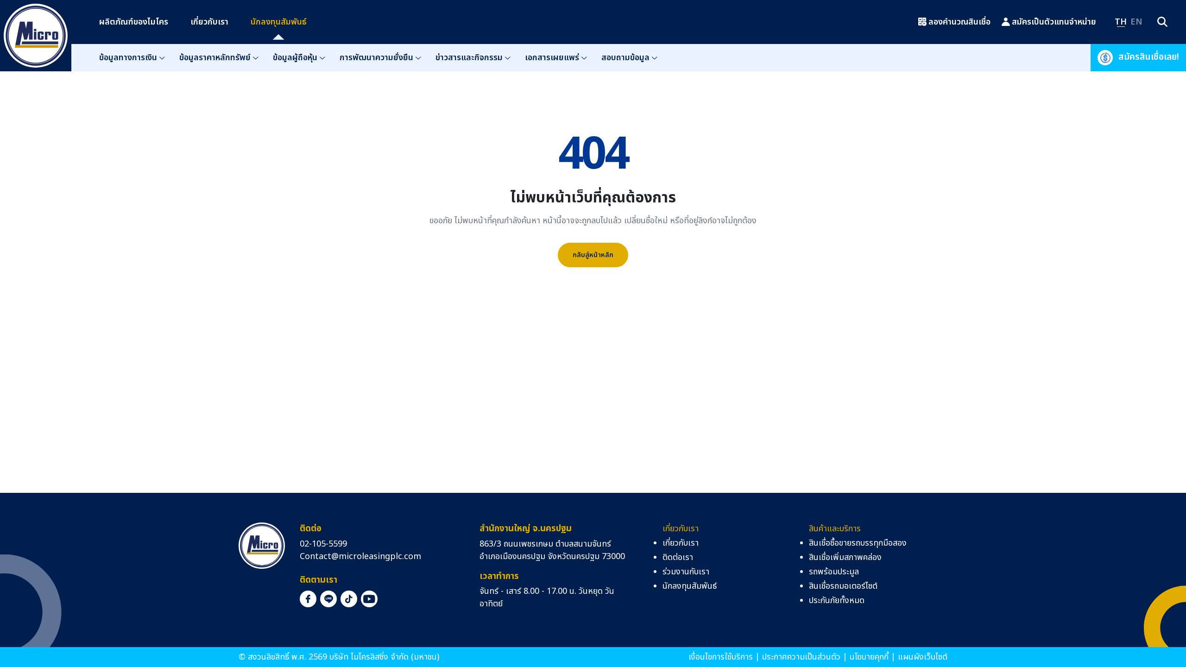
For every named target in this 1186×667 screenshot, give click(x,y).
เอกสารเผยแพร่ (552, 57)
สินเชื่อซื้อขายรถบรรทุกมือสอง (858, 543)
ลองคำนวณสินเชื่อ (959, 22)
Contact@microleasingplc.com (360, 556)
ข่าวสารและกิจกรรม (469, 57)
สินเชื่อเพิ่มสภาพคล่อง (845, 557)
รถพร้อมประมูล (834, 572)
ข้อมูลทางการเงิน (128, 57)
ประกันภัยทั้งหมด (836, 600)
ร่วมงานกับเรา (685, 572)
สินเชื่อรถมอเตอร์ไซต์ (843, 586)
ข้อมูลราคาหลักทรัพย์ (215, 57)
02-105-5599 (323, 544)
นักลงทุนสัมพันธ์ (279, 22)
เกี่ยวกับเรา (209, 22)
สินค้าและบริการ (835, 528)
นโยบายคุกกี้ (869, 657)
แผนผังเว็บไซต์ (922, 657)
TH (1121, 22)
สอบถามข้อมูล (625, 57)
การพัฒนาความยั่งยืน (376, 57)
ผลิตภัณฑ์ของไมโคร (133, 22)
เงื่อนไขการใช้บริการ (720, 657)
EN (1136, 22)
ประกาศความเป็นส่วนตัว (801, 657)
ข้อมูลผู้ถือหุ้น (295, 57)
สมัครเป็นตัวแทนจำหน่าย (1054, 22)
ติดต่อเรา (677, 557)
